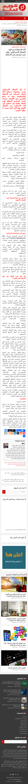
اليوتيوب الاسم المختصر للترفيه (17, 668)
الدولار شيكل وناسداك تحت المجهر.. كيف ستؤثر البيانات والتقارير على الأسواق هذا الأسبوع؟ (12, 691)
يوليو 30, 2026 (17, 686)
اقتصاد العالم (24, 725)
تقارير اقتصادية (23, 729)
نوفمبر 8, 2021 (22, 57)
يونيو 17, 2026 (17, 701)
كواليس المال (9, 777)
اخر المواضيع (21, 678)
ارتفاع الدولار (20, 462)
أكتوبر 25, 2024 (22, 622)
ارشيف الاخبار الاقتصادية (21, 718)
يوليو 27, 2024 (22, 669)
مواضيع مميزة (23, 733)
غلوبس (18, 110)
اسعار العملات (22, 47)
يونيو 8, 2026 (18, 708)
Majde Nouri (15, 57)
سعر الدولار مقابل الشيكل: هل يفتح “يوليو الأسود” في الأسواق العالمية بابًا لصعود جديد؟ (11, 683)
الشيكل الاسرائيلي (21, 464)
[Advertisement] (14, 73)
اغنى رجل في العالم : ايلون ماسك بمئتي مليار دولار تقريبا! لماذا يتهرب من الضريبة (14, 480)
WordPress (19, 781)
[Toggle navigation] (25, 18)
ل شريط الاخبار (23, 731)
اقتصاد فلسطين (15, 47)
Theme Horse (16, 779)
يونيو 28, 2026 (17, 694)
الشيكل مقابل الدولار (12, 464)
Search (3, 492)
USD (25, 529)
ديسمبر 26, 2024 (22, 598)
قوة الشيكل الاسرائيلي (20, 465)
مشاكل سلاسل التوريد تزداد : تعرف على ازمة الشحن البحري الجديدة (14, 473)
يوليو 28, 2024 (22, 647)
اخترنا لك (23, 590)
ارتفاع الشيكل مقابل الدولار (10, 462)
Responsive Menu (2, 1)
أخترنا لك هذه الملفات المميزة (16, 575)
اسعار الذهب (24, 720)
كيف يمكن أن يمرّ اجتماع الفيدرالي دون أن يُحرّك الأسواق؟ (12, 698)
